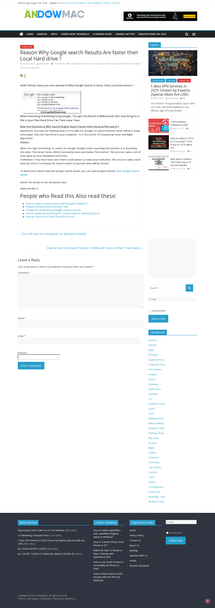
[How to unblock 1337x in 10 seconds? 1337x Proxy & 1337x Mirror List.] (158, 136)
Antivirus (152, 345)
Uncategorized (155, 486)
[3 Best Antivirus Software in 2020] (158, 120)
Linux (151, 413)
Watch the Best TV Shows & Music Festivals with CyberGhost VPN (107, 553)
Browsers (153, 354)
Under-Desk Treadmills (75, 34)
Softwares (153, 457)
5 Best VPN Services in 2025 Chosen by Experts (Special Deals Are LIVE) (170, 90)
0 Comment (59, 63)
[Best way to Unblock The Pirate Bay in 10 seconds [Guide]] (158, 157)
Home (30, 34)
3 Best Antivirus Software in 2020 (179, 123)
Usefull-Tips (27, 46)
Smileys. (152, 452)
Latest (151, 408)
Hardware (153, 393)
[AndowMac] (54, 11)
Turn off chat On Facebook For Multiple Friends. (52, 234)
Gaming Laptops (125, 34)
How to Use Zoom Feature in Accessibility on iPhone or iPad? (88, 2)
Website (22, 352)
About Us (134, 545)
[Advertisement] (172, 258)
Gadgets (152, 374)
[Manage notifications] (207, 601)
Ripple (151, 447)
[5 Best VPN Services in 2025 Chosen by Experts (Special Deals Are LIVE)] (172, 51)
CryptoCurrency (156, 359)
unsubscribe (158, 310)
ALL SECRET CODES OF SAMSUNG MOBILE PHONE (44, 553)
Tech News (154, 462)
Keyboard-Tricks (156, 403)
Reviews (152, 442)
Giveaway (153, 384)
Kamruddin (44, 63)
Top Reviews (158, 80)
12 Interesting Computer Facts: (33, 535)
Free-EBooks (155, 369)
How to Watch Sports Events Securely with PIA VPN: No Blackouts (108, 577)
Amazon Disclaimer (139, 565)
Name (22, 318)
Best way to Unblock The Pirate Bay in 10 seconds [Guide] (181, 162)
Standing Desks (102, 34)
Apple (54, 34)
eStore (133, 560)
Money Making (156, 423)
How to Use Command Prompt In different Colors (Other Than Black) (95, 248)
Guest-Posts (154, 389)
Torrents (171, 80)
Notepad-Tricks (156, 428)
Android (42, 34)
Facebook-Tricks (156, 364)
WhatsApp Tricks (156, 496)
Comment (24, 272)
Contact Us (135, 540)
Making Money (156, 418)
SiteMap (134, 550)
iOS (150, 398)
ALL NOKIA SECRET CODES (32, 548)
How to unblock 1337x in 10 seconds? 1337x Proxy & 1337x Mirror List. (181, 143)
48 (184, 98)
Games (152, 379)
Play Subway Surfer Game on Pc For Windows (41, 530)
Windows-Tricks (156, 501)
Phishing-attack (156, 433)
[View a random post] (193, 34)
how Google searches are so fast (84, 63)
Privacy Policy (136, 535)
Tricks (151, 477)
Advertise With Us (138, 555)
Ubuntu (152, 481)
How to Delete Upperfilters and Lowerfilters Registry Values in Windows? (107, 533)
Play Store (153, 437)
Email (21, 336)
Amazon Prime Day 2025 (152, 34)
